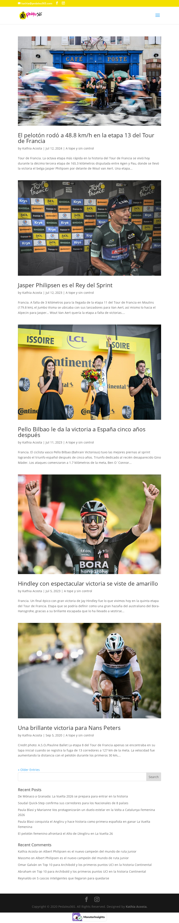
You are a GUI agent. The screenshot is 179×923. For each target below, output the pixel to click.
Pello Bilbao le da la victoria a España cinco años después (81, 432)
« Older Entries (29, 770)
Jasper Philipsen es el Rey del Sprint (65, 285)
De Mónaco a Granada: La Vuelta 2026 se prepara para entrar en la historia (73, 796)
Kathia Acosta (32, 148)
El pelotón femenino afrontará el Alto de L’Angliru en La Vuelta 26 (65, 833)
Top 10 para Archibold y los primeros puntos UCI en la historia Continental (97, 865)
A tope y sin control (80, 148)
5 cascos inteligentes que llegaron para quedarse (73, 878)
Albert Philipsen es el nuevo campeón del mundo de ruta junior (89, 851)
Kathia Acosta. (136, 906)
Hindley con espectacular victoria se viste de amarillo (88, 583)
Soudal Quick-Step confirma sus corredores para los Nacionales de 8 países (73, 803)
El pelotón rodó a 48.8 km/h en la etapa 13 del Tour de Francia (86, 138)
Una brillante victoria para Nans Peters (69, 728)
